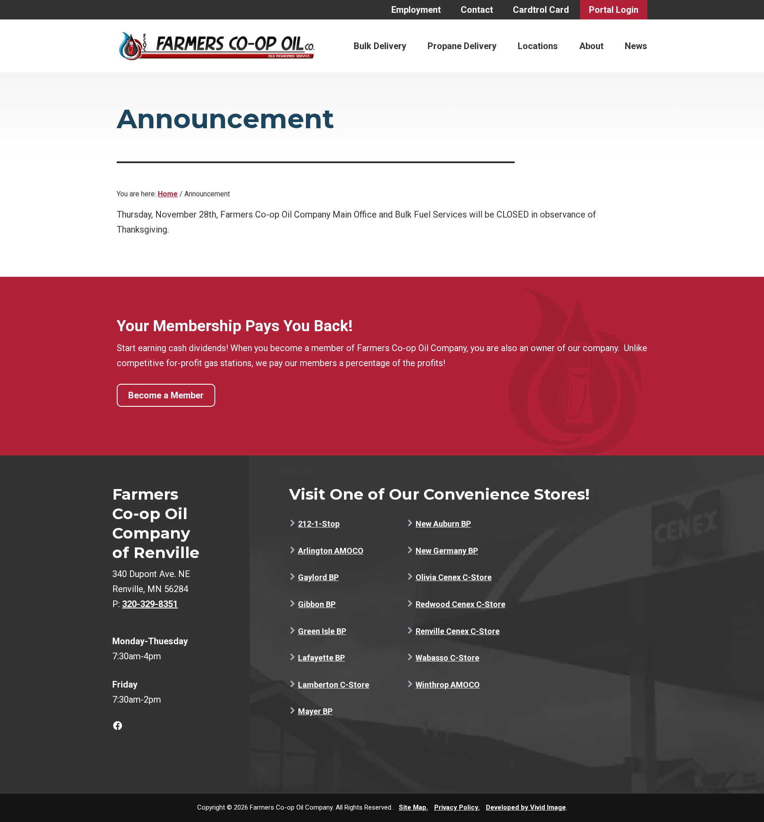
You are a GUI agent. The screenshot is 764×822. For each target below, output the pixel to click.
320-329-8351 (150, 604)
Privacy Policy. (457, 807)
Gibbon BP (317, 604)
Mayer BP (315, 711)
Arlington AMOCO (330, 550)
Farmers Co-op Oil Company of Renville (217, 46)
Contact (477, 9)
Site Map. (413, 807)
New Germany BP (447, 550)
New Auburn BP (443, 523)
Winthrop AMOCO (448, 684)
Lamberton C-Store (333, 684)
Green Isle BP (322, 631)
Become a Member (166, 395)
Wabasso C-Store (447, 657)
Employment (416, 9)
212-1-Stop (319, 523)
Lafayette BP (321, 657)
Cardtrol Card (541, 9)
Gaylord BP (318, 577)
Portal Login (613, 9)
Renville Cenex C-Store (458, 631)
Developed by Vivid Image (526, 807)
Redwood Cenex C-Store (460, 604)
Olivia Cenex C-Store (454, 577)
